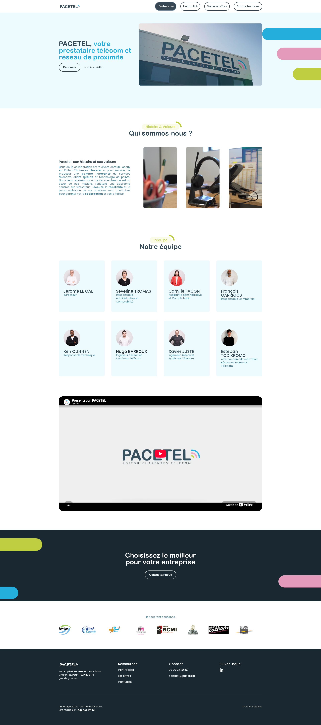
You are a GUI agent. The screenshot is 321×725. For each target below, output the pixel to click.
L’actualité (190, 6)
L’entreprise (166, 6)
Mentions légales (252, 706)
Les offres (124, 676)
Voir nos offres (217, 6)
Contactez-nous (248, 6)
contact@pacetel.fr (182, 676)
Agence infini (86, 710)
